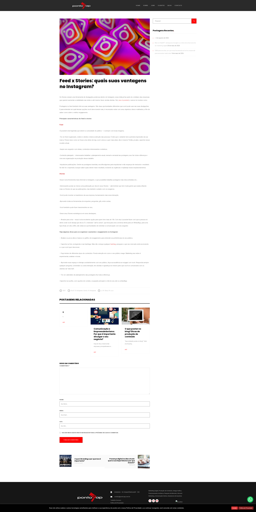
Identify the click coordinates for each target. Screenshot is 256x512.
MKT (64, 290)
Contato (178, 5)
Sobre (145, 5)
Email (62, 411)
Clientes (161, 5)
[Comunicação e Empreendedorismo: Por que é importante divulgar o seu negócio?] (105, 316)
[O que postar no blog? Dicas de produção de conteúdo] (136, 316)
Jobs (153, 5)
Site (61, 422)
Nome (62, 400)
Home (138, 5)
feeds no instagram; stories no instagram (83, 290)
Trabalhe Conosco (115, 500)
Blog (170, 5)
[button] (250, 499)
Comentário (65, 366)
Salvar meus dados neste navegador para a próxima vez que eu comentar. (90, 433)
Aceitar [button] (234, 508)
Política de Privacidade (117, 503)
